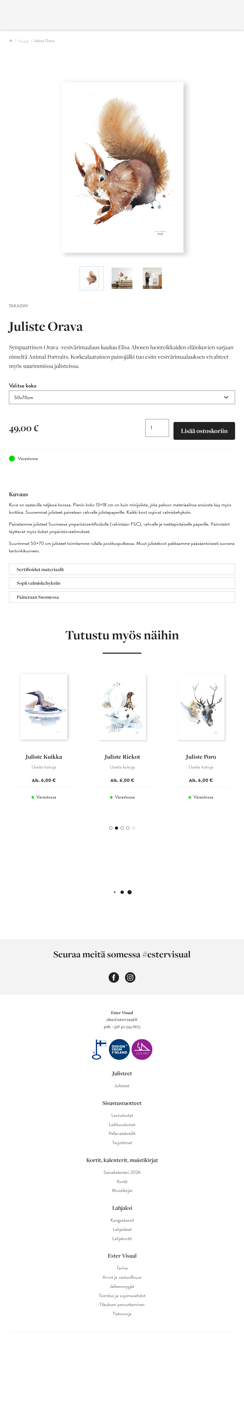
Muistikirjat (122, 1191)
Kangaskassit (122, 1220)
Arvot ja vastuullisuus (122, 1277)
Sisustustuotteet (122, 1103)
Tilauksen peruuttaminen (122, 1305)
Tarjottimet (122, 1143)
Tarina (122, 1268)
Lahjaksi (122, 1208)
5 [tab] (133, 828)
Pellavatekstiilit (122, 1134)
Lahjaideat (122, 1229)
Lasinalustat (122, 1115)
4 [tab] (127, 828)
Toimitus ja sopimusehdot (122, 1296)
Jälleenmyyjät (122, 1286)
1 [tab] (110, 828)
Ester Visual (122, 1255)
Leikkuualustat (122, 1125)
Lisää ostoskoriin (204, 430)
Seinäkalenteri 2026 (122, 1172)
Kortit (122, 1182)
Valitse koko (22, 385)
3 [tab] (122, 828)
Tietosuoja (122, 1314)
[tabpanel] (43, 741)
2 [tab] (116, 828)
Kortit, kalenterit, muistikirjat (122, 1160)
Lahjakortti (122, 1239)
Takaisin (18, 306)
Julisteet (122, 1073)
